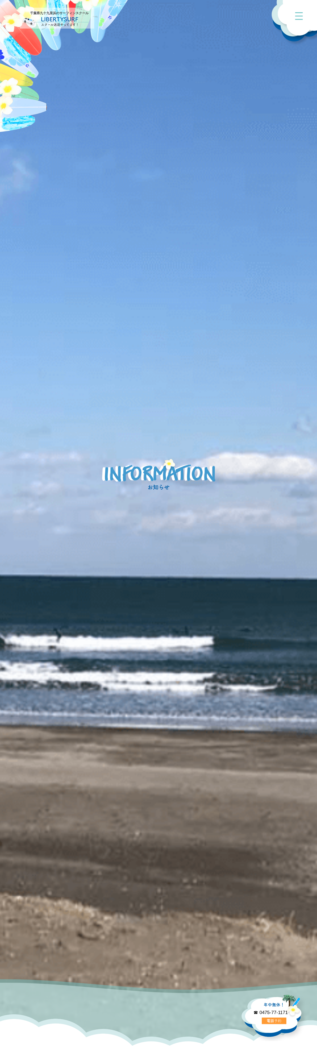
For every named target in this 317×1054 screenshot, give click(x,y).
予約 (274, 1020)
